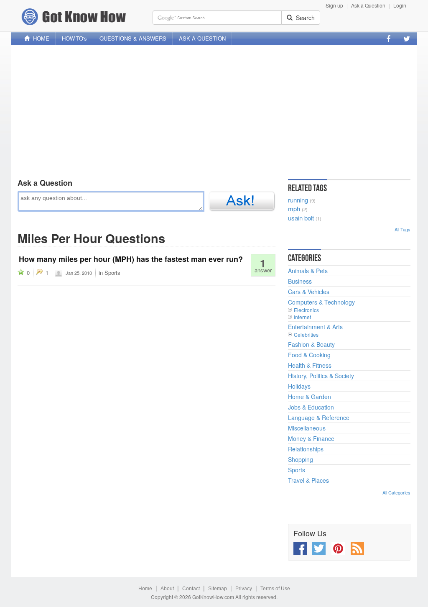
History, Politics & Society (321, 375)
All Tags (402, 229)
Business (300, 281)
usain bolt (301, 217)
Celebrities (306, 334)
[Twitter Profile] (406, 38)
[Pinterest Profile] (338, 548)
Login (399, 5)
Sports (112, 273)
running (298, 199)
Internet (302, 316)
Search (304, 17)
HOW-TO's (74, 38)
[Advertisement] (214, 110)
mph (294, 208)
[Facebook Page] (388, 38)
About (167, 589)
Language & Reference (318, 417)
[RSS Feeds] (357, 548)
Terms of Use (275, 589)
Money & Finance (311, 438)
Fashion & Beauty (311, 344)
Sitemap (217, 589)
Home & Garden (309, 396)
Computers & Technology (321, 302)
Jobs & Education (311, 407)
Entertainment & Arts (315, 327)
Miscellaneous (307, 428)
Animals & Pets (308, 270)
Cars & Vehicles (308, 291)
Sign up (334, 5)
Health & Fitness (309, 365)
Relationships (306, 449)
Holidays (299, 386)
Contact (191, 589)
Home (145, 589)
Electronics (306, 309)
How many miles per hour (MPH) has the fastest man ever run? (131, 259)
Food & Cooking (309, 355)
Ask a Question (368, 5)
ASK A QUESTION (202, 38)
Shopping (300, 459)
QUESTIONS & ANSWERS (132, 38)
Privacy (243, 589)
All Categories (396, 492)
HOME (39, 38)
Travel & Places (308, 480)
